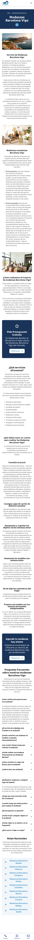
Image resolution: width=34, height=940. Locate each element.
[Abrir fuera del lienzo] (31, 3)
